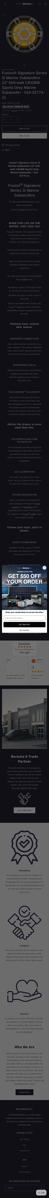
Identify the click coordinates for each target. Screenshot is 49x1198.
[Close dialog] (44, 568)
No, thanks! (25, 630)
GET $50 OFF (24, 625)
